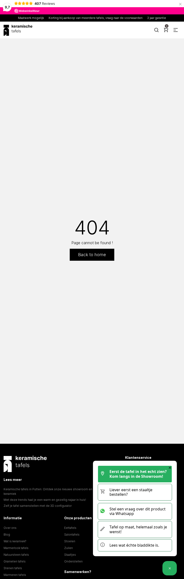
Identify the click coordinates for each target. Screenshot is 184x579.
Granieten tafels (15, 561)
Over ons (10, 528)
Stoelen (69, 541)
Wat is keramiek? (15, 541)
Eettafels (70, 528)
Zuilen (68, 548)
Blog (7, 534)
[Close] (170, 468)
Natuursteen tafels (16, 554)
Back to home (92, 254)
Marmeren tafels (15, 575)
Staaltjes (70, 554)
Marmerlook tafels (16, 548)
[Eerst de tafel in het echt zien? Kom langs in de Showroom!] (169, 568)
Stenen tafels (13, 568)
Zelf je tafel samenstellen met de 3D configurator (38, 506)
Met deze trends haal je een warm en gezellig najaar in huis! (45, 500)
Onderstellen (73, 561)
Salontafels (72, 534)
